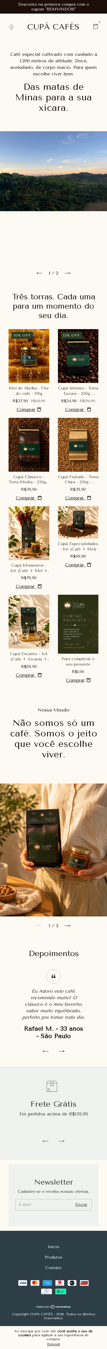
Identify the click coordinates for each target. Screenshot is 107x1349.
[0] (94, 27)
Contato (53, 1267)
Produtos (53, 1257)
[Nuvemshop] (53, 1307)
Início (53, 1246)
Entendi (53, 1344)
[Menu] (12, 27)
